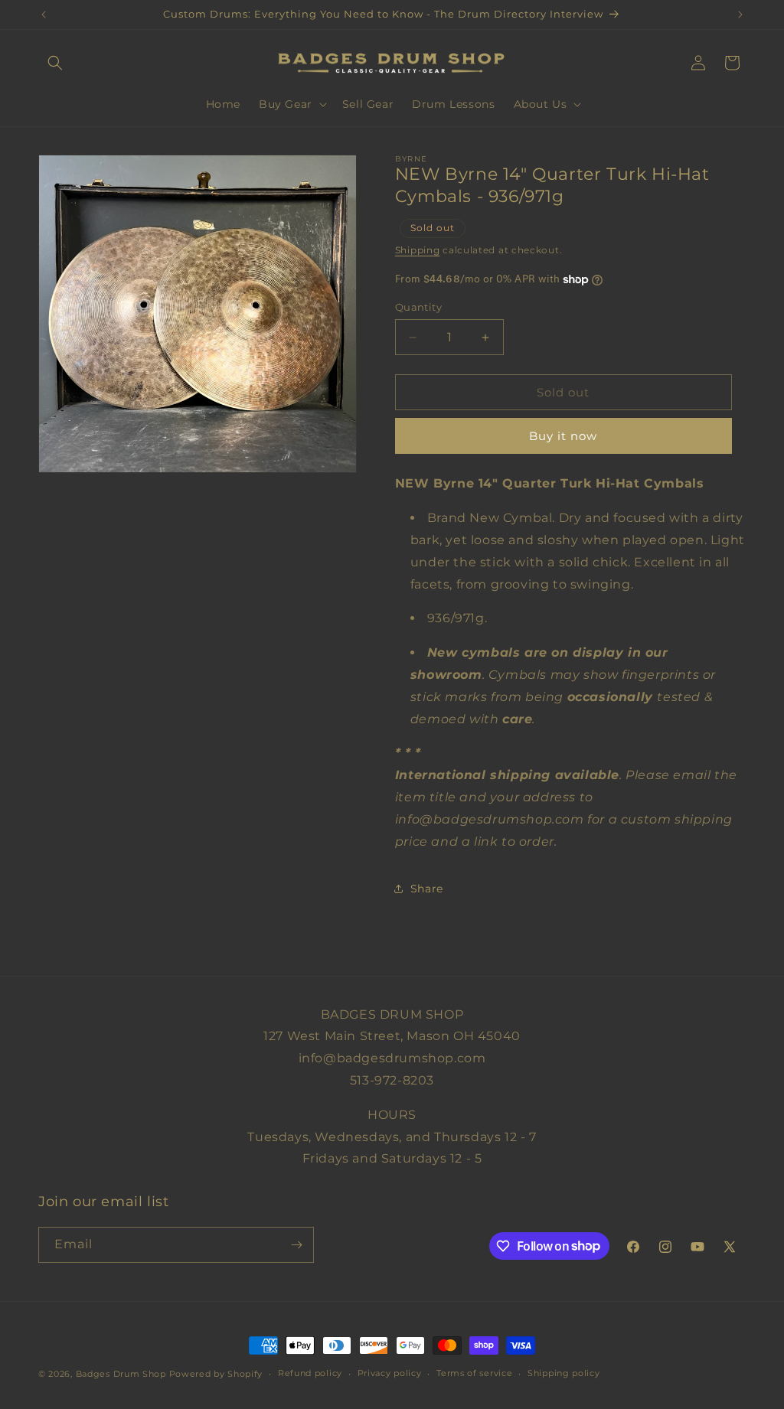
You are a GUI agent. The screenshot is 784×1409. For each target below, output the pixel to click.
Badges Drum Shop (121, 1373)
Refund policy (310, 1373)
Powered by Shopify (216, 1373)
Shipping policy (564, 1373)
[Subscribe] (296, 1245)
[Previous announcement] (43, 14)
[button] (55, 63)
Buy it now (563, 436)
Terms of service (474, 1373)
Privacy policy (390, 1373)
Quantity (418, 307)
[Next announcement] (740, 14)
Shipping (417, 250)
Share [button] (426, 888)
